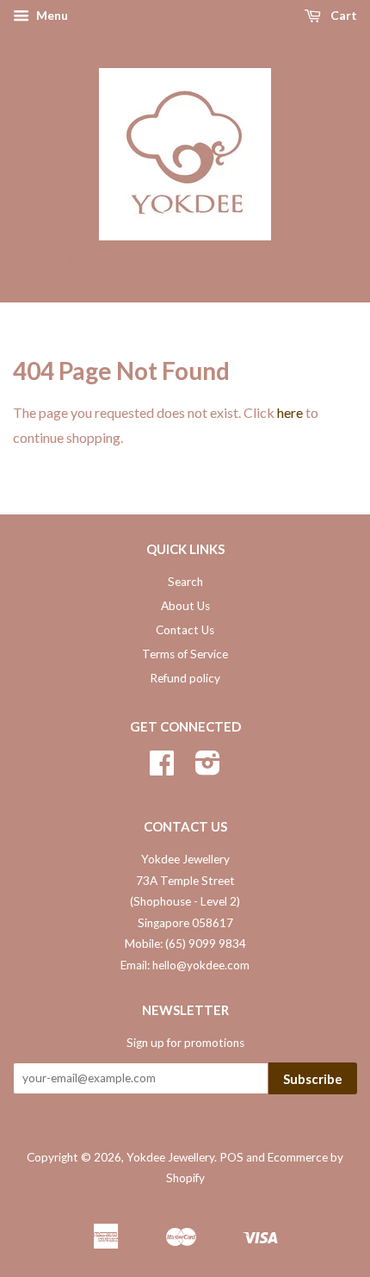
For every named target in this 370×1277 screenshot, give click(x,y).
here (290, 412)
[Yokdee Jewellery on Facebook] (162, 769)
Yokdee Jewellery (170, 1157)
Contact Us (185, 630)
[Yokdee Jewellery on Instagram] (207, 769)
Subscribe (312, 1079)
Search (185, 582)
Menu (51, 15)
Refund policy (185, 678)
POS (231, 1157)
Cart (342, 15)
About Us (185, 606)
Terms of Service (185, 654)
